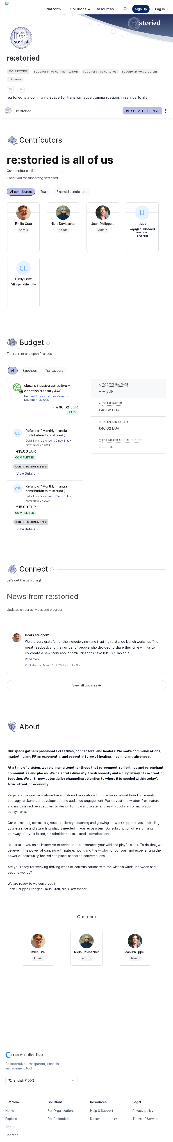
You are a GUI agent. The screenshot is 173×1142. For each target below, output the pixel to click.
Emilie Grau (74, 665)
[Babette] (21, 391)
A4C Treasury (40, 396)
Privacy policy (142, 1110)
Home (9, 1110)
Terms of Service (145, 1119)
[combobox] (41, 1080)
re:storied (23, 111)
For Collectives (59, 1119)
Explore (11, 1119)
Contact (11, 1135)
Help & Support (101, 1110)
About (10, 1127)
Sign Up (141, 9)
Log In (160, 9)
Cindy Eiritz (62, 440)
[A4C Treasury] (16, 387)
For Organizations (61, 1110)
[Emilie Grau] (16, 637)
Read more (32, 659)
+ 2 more (14, 79)
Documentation (101, 1119)
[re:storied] (9, 110)
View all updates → (86, 685)
